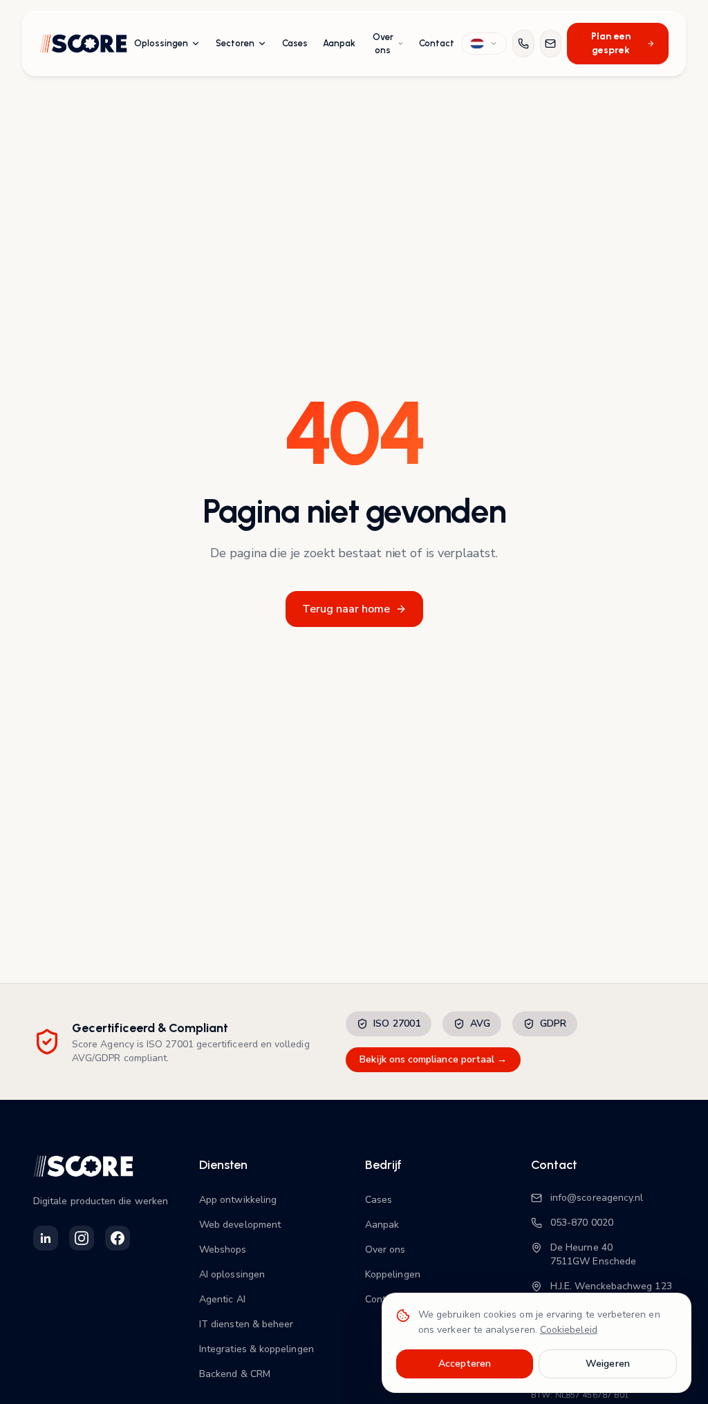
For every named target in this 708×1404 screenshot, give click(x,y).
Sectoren (235, 43)
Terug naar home (346, 609)
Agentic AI (222, 1299)
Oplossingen (161, 43)
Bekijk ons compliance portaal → (433, 1059)
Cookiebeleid (568, 1329)
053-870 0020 (581, 1222)
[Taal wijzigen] (484, 43)
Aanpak (339, 43)
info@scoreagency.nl (596, 1197)
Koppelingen (392, 1274)
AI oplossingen (232, 1274)
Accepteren (465, 1363)
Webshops (223, 1249)
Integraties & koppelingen (256, 1349)
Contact (436, 43)
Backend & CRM (234, 1373)
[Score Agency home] (83, 43)
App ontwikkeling (238, 1199)
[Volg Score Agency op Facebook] (117, 1238)
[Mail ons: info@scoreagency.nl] (550, 43)
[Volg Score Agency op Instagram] (81, 1238)
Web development (240, 1224)
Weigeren (608, 1363)
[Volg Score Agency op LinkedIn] (45, 1238)
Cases (295, 43)
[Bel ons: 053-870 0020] (523, 43)
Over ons (383, 44)
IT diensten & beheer (246, 1324)
